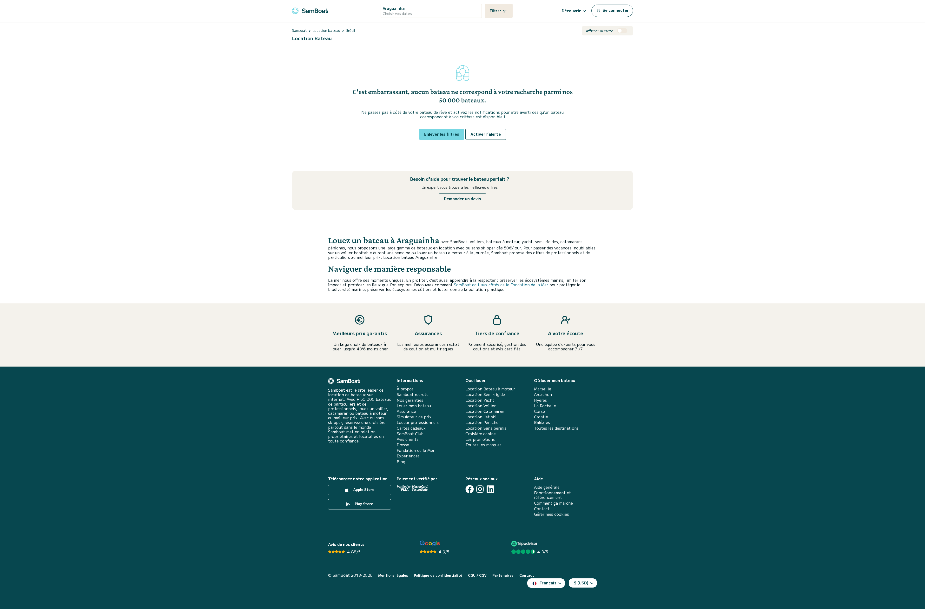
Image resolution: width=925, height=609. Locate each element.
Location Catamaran (484, 411)
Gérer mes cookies (551, 514)
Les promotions (480, 439)
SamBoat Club (410, 433)
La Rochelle (545, 405)
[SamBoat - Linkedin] (490, 489)
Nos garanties (410, 400)
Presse (403, 444)
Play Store (363, 503)
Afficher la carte (599, 31)
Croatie (541, 417)
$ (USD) (581, 583)
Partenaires (503, 575)
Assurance (406, 411)
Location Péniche (481, 422)
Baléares (542, 422)
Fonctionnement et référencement (552, 495)
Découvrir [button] (571, 10)
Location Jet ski (480, 417)
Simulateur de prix (414, 417)
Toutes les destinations (556, 428)
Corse (539, 411)
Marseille (542, 389)
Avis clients (407, 439)
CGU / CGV (477, 575)
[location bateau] (310, 10)
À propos (405, 389)
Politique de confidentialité (438, 575)
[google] (430, 544)
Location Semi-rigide (485, 394)
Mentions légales (393, 575)
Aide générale (547, 487)
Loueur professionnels (418, 422)
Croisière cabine (480, 433)
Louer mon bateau (414, 405)
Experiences (408, 456)
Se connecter (615, 10)
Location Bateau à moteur (490, 389)
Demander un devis (462, 198)
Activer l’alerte (485, 134)
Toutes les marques (483, 444)
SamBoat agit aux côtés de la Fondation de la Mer (501, 285)
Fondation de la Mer (416, 450)
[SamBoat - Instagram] (480, 489)
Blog (401, 461)
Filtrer (496, 10)
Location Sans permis (485, 428)
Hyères (540, 400)
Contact (542, 508)
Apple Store (363, 489)
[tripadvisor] (525, 544)
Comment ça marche (553, 503)
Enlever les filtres (441, 134)
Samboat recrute (413, 394)
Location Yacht (479, 400)
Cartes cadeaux (411, 428)
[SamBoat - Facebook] (469, 489)
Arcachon (543, 394)
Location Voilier (480, 405)
